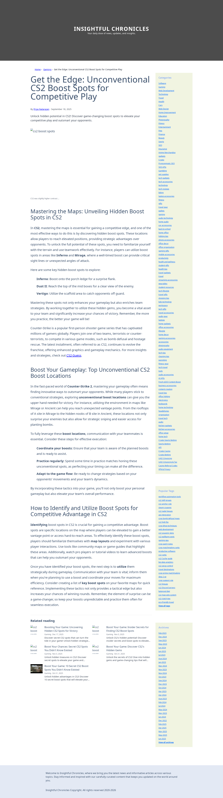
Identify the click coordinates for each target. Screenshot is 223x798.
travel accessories (166, 312)
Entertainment (165, 127)
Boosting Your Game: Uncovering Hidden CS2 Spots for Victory (63, 629)
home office (164, 232)
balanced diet (164, 591)
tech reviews (164, 189)
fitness (161, 200)
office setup (163, 433)
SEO (160, 145)
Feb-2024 (162, 702)
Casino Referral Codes (168, 465)
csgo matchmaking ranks (169, 547)
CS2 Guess (73, 355)
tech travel (163, 367)
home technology (166, 407)
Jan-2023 (162, 662)
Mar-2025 (163, 731)
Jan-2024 (162, 717)
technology (163, 185)
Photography (164, 119)
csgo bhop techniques (168, 525)
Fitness (161, 123)
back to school (165, 229)
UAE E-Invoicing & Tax (168, 462)
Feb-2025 (162, 724)
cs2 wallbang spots (166, 536)
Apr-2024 (162, 695)
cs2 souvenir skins (166, 533)
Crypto (161, 160)
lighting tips (163, 236)
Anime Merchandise (167, 152)
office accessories (166, 327)
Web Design (164, 109)
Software (162, 83)
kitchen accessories (167, 429)
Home (38, 69)
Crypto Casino (164, 451)
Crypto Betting (165, 454)
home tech (163, 436)
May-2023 (163, 644)
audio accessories (166, 374)
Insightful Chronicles (111, 28)
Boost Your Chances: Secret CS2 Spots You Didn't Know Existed (66, 648)
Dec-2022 (163, 720)
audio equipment (166, 349)
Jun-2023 (162, 651)
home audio (164, 221)
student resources (166, 287)
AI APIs (162, 378)
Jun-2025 (162, 738)
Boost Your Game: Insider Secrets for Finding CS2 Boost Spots (127, 629)
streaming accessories (168, 280)
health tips (163, 269)
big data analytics (166, 562)
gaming (162, 214)
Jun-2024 (162, 647)
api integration (165, 515)
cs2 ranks (163, 555)
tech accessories (166, 181)
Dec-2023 (163, 684)
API (160, 447)
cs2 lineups (163, 584)
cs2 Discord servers (167, 587)
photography (164, 345)
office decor (164, 243)
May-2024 (163, 709)
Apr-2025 (162, 728)
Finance (162, 134)
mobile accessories (167, 254)
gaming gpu (164, 540)
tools (161, 371)
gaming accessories (167, 338)
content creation (165, 389)
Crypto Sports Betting (168, 440)
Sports (161, 141)
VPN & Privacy (164, 469)
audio (161, 422)
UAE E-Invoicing (165, 458)
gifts (160, 203)
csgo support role (166, 580)
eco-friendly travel (166, 602)
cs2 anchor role (165, 504)
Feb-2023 (162, 633)
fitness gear (164, 363)
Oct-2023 (162, 677)
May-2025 (163, 735)
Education (163, 116)
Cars (160, 105)
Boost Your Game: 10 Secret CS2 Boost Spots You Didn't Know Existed (66, 667)
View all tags (164, 606)
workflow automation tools (170, 496)
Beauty (161, 138)
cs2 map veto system (167, 595)
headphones (164, 411)
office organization (166, 247)
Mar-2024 (163, 666)
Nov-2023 (163, 669)
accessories (164, 342)
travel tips (163, 393)
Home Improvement (167, 112)
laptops (162, 320)
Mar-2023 (163, 713)
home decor (164, 334)
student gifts (164, 265)
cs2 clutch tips (164, 598)
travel (161, 276)
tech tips (162, 353)
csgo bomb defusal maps (169, 518)
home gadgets (165, 323)
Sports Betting (165, 444)
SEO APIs (162, 167)
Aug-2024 (163, 658)
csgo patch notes (166, 544)
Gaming (47, 69)
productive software (167, 551)
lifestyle (162, 331)
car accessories (165, 225)
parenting (163, 360)
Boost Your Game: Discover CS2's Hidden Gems (125, 648)
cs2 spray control (166, 566)
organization (164, 414)
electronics (163, 400)
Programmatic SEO (167, 163)
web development (166, 529)
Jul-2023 (162, 655)
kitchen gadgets (165, 425)
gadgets (162, 156)
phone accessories (166, 240)
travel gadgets (165, 272)
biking (161, 192)
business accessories (167, 385)
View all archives (166, 742)
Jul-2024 (162, 706)
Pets (160, 130)
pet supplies (164, 174)
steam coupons (165, 507)
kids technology (165, 302)
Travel (161, 98)
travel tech (163, 418)
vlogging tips (164, 298)
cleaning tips (164, 356)
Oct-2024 (162, 687)
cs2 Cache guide (165, 558)
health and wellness (167, 261)
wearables (163, 283)
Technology (163, 94)
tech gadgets (164, 178)
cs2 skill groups (165, 500)
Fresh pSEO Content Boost (170, 382)
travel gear (163, 207)
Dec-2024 (163, 637)
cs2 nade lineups (166, 511)
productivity (163, 258)
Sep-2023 (163, 640)
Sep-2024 (163, 680)
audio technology (166, 218)
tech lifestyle (164, 291)
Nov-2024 (163, 673)
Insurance (163, 149)
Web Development (166, 90)
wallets (161, 211)
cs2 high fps (164, 522)
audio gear (163, 316)
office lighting (164, 396)
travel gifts (163, 294)
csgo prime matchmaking (169, 573)
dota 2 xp (162, 576)
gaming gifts (164, 251)
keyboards (163, 403)
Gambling (163, 170)
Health (161, 101)
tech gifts (162, 309)
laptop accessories (166, 196)
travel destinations (166, 569)
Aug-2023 (163, 698)
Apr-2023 (162, 691)
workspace (163, 305)
